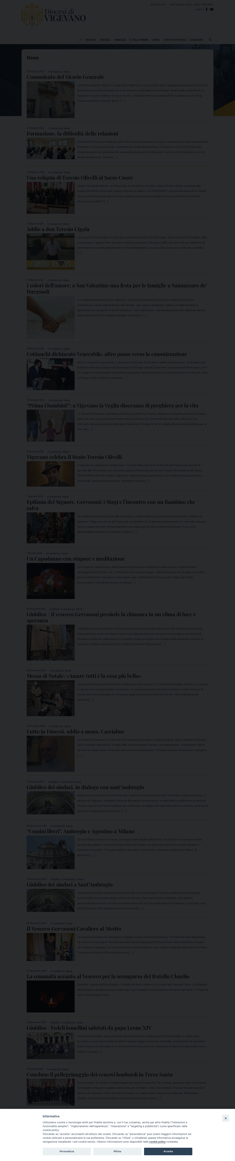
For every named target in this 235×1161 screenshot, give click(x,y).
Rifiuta (117, 1151)
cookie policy (157, 1141)
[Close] (225, 1118)
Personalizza (67, 1151)
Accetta (168, 1151)
